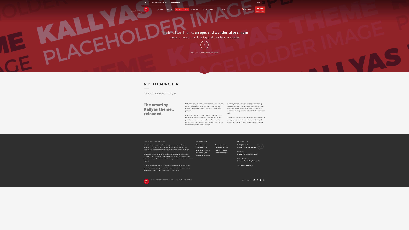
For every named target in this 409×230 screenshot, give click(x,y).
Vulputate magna (201, 147)
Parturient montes (221, 145)
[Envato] (260, 180)
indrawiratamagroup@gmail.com (247, 154)
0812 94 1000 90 (174, 2)
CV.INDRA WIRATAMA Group (183, 180)
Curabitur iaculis (201, 145)
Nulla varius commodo (203, 150)
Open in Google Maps (246, 165)
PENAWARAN (260, 9)
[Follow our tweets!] (254, 180)
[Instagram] (148, 2)
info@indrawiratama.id (248, 147)
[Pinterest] (257, 180)
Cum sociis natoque (221, 147)
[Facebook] (145, 2)
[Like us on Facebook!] (250, 180)
